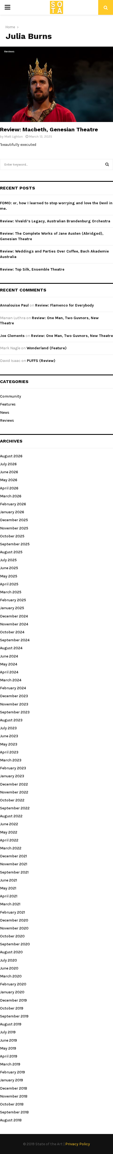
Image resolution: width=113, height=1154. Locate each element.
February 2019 (12, 1072)
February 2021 (12, 912)
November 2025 (14, 528)
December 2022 (14, 784)
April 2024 (9, 672)
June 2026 (9, 472)
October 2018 (12, 1104)
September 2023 (15, 712)
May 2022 (8, 832)
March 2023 (10, 760)
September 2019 (14, 1016)
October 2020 (12, 936)
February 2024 (13, 688)
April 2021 (8, 896)
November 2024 (14, 624)
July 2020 (8, 960)
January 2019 (11, 1080)
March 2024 (10, 680)
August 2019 (10, 1024)
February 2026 (13, 504)
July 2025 (8, 560)
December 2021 (13, 856)
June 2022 (9, 824)
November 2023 (14, 704)
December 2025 (14, 520)
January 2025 (12, 608)
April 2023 (9, 752)
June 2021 (8, 880)
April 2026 (9, 488)
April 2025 (9, 584)
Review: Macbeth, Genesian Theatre (49, 129)
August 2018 (11, 1120)
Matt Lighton (13, 136)
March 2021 (10, 904)
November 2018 (13, 1096)
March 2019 (10, 1064)
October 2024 (12, 632)
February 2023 (13, 768)
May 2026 (8, 480)
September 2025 (15, 544)
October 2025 (12, 536)
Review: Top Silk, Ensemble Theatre (32, 269)
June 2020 (9, 968)
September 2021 (14, 872)
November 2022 (14, 792)
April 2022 (9, 840)
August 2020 (11, 952)
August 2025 (11, 552)
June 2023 (9, 736)
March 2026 (10, 496)
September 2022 (15, 808)
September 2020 (15, 944)
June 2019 (8, 1040)
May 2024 (8, 664)
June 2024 (9, 656)
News (4, 412)
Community (10, 396)
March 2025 (10, 592)
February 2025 (13, 600)
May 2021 (8, 888)
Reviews (9, 51)
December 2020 (14, 920)
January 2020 (12, 992)
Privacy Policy (77, 1144)
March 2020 (11, 976)
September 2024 (15, 640)
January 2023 (12, 776)
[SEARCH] (107, 164)
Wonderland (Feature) (47, 348)
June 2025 (9, 568)
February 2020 (13, 984)
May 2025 (8, 576)
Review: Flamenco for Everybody (64, 305)
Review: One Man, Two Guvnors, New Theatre (72, 335)
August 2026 (11, 456)
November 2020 (14, 928)
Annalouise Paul (14, 305)
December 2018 (13, 1088)
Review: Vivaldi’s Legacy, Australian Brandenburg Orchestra (55, 221)
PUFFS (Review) (41, 360)
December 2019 (13, 1000)
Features (8, 404)
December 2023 (14, 696)
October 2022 (12, 800)
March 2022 (10, 848)
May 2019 (8, 1048)
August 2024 (11, 648)
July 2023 (8, 728)
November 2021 (13, 864)
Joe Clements (12, 335)
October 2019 (11, 1008)
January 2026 (12, 512)
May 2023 (8, 744)
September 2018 (14, 1112)
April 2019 (8, 1056)
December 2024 (14, 616)
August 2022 (11, 816)
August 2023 (11, 720)
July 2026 (8, 464)
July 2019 (8, 1032)
